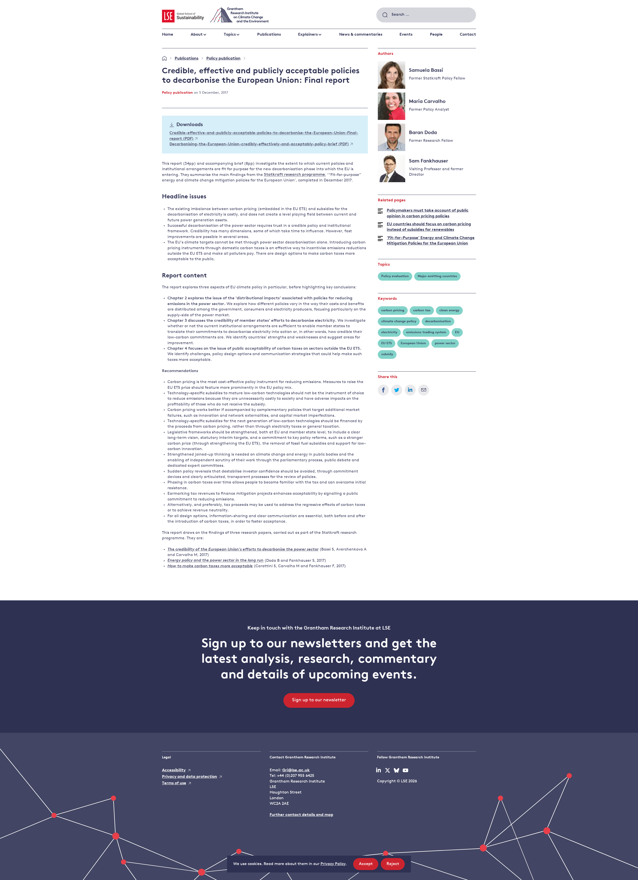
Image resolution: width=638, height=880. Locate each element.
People (436, 35)
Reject (396, 866)
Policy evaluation (395, 276)
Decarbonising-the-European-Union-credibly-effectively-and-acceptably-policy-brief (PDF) (259, 144)
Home (167, 35)
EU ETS (386, 343)
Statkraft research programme (294, 175)
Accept (368, 866)
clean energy (449, 310)
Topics (230, 35)
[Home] (164, 59)
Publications (269, 35)
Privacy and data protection (189, 777)
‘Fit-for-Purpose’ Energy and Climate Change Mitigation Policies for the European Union (431, 240)
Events (405, 35)
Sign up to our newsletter (319, 700)
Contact (468, 35)
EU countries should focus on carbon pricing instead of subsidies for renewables (429, 227)
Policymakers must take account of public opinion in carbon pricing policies (428, 213)
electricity (389, 332)
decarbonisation (438, 321)
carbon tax (421, 310)
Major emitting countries (437, 276)
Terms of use (174, 783)
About (197, 35)
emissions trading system (426, 332)
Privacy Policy (333, 864)
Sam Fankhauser (428, 161)
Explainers (308, 35)
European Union (413, 343)
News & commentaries (360, 35)
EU (457, 332)
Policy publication (223, 59)
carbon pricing (392, 310)
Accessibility (174, 770)
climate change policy (398, 321)
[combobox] (426, 14)
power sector (445, 343)
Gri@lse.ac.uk (296, 770)
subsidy (387, 354)
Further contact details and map (301, 815)
